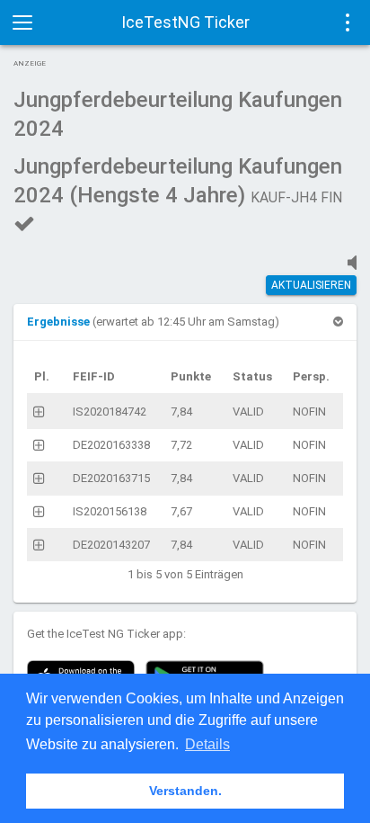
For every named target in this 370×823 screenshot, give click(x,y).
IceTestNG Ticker (185, 22)
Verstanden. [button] (185, 790)
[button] (59, 321)
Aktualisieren (311, 285)
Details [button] (207, 744)
